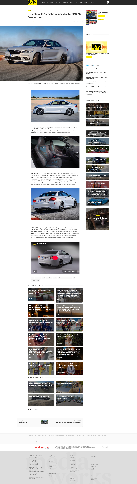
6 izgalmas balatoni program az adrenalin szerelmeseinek (96, 78)
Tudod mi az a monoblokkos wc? (94, 69)
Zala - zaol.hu (52, 456)
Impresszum (32, 435)
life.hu (92, 457)
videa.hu (92, 469)
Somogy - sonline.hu (33, 475)
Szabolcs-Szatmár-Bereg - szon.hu (36, 477)
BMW (44, 277)
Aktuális (76, 2)
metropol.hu (93, 456)
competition (49, 277)
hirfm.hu (92, 479)
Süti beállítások (103, 435)
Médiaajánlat (42, 435)
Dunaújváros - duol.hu (34, 464)
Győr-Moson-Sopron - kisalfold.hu (36, 467)
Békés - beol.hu (32, 460)
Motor (60, 2)
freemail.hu (93, 466)
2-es (32, 277)
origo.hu (51, 468)
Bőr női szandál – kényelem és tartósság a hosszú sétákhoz (96, 82)
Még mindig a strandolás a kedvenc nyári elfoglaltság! (96, 73)
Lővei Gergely (31, 21)
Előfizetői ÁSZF (91, 435)
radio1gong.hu (94, 478)
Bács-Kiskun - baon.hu (34, 457)
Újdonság (65, 2)
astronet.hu (72, 457)
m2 (59, 277)
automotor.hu (73, 458)
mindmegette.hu (73, 465)
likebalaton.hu (73, 463)
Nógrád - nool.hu (32, 474)
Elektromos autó (84, 2)
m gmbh (55, 277)
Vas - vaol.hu (31, 479)
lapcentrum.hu (94, 470)
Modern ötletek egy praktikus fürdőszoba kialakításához (96, 87)
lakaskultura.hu (73, 460)
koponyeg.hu (93, 468)
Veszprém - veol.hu (53, 455)
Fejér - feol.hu (32, 465)
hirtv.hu (51, 466)
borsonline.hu (73, 480)
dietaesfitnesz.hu (74, 468)
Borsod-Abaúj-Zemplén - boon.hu (36, 461)
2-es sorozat (38, 277)
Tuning (71, 2)
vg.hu (50, 475)
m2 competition (65, 277)
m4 (74, 277)
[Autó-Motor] (32, 2)
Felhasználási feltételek (56, 435)
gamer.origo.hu (73, 461)
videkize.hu (72, 471)
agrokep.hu (51, 476)
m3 (70, 277)
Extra (47, 2)
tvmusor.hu (72, 472)
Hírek (43, 2)
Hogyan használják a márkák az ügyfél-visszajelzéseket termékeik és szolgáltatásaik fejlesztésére (97, 93)
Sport (51, 2)
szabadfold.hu (52, 465)
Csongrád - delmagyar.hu (34, 463)
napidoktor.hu (73, 464)
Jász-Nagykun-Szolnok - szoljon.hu (36, 471)
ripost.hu (93, 455)
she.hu (92, 459)
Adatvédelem (70, 435)
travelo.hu (72, 467)
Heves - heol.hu (32, 470)
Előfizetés (92, 2)
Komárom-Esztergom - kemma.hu (36, 472)
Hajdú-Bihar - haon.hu (34, 468)
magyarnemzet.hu (53, 463)
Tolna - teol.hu (32, 478)
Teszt (56, 2)
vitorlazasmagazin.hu (74, 470)
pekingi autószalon (35, 280)
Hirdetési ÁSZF (80, 435)
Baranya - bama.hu (33, 458)
